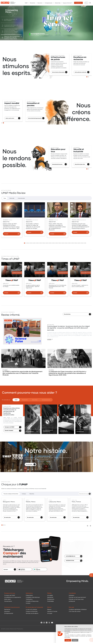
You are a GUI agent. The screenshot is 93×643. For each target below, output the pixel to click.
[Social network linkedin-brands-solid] (46, 622)
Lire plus (49, 339)
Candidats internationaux (33, 597)
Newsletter (50, 597)
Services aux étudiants (32, 613)
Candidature (78, 2)
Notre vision (7, 599)
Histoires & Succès (52, 611)
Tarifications (29, 599)
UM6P (26, 2)
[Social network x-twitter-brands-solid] (49, 622)
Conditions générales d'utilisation (78, 609)
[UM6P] (8, 3)
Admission (71, 595)
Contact (28, 603)
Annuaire (49, 613)
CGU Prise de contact (75, 611)
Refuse (75, 640)
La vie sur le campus (31, 609)
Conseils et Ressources (32, 601)
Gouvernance (8, 601)
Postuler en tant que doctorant (77, 597)
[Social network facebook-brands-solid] (41, 622)
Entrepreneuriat (48, 2)
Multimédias (50, 601)
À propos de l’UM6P (9, 595)
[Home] (91, 575)
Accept (68, 640)
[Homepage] (14, 581)
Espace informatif (67, 2)
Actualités (50, 595)
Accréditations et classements (12, 597)
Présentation (29, 595)
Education (40, 2)
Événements (50, 599)
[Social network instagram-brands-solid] (44, 622)
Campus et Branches (31, 611)
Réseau (49, 609)
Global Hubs (58, 2)
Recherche (32, 2)
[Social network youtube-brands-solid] (52, 622)
